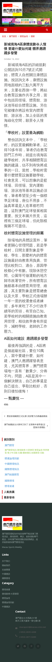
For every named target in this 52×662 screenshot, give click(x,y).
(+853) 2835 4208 (27, 632)
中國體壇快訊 (12, 463)
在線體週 (6, 569)
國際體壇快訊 (12, 469)
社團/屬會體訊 (24, 452)
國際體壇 (9, 480)
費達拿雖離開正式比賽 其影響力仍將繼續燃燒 (27, 416)
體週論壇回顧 (12, 458)
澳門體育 (9, 445)
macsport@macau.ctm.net (32, 627)
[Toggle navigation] (5, 30)
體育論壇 (39, 450)
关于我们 (6, 561)
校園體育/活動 (37, 452)
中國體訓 (6, 574)
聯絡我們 (6, 565)
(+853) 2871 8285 (27, 637)
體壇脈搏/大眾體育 (25, 450)
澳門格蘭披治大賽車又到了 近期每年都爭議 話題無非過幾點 (24, 426)
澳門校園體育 (12, 474)
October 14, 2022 (11, 59)
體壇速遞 (9, 486)
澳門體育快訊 (11, 450)
